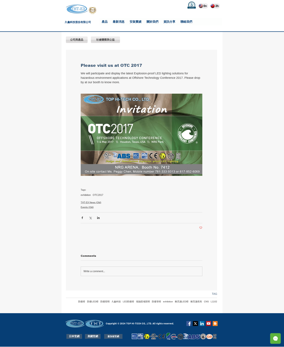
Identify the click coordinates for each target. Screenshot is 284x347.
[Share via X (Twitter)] (90, 217)
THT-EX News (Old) (91, 202)
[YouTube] (208, 323)
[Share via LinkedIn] (98, 217)
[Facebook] (188, 323)
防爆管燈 (156, 301)
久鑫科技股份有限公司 (78, 22)
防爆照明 (105, 301)
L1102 (214, 301)
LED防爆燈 (128, 301)
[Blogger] (215, 323)
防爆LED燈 (92, 301)
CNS (206, 301)
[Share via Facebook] (82, 217)
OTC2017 (98, 195)
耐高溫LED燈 (182, 301)
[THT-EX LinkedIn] (202, 323)
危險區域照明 (143, 301)
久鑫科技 (116, 301)
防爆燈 (81, 301)
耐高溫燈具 (196, 301)
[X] (195, 323)
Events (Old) (87, 207)
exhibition (86, 195)
